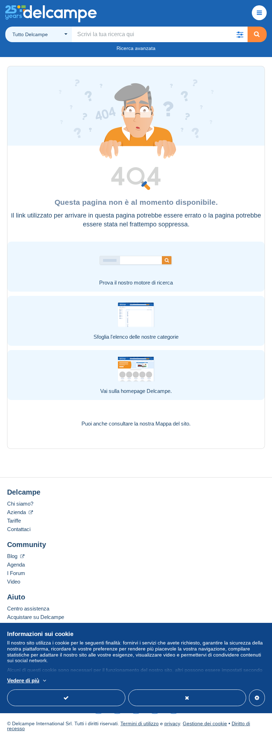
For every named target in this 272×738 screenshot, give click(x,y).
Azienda (17, 512)
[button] (240, 34)
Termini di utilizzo (139, 723)
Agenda (16, 565)
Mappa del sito (172, 424)
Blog (13, 556)
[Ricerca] (257, 34)
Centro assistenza (28, 608)
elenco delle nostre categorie (145, 337)
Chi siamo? (20, 504)
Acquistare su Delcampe (35, 617)
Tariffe (14, 521)
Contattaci (18, 529)
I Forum (16, 573)
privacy (172, 723)
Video (13, 582)
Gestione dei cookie (205, 723)
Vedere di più (23, 680)
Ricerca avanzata (136, 48)
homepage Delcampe (145, 391)
